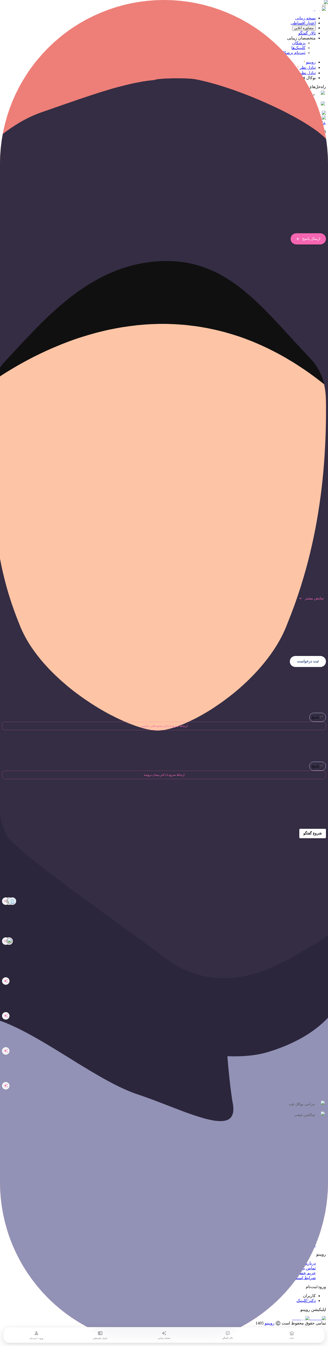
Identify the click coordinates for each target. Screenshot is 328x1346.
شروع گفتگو (312, 833)
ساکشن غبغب (304, 1115)
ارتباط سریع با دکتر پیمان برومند (164, 775)
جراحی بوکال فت (302, 1104)
